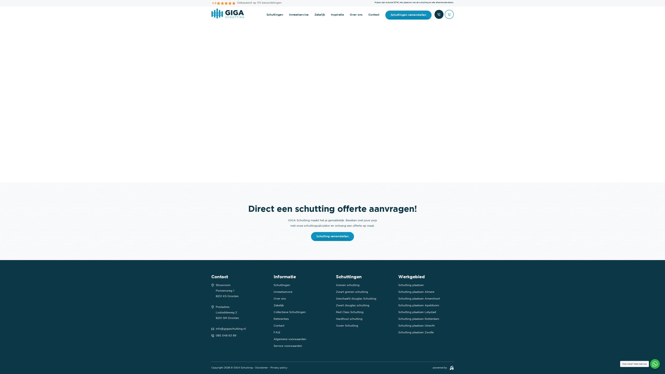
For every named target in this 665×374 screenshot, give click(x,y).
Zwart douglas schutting (352, 305)
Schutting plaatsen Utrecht (416, 325)
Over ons (356, 15)
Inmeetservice (299, 15)
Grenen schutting (348, 285)
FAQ (277, 332)
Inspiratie (337, 15)
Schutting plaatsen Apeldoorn (418, 305)
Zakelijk (319, 15)
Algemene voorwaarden (290, 339)
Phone (439, 14)
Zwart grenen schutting (352, 292)
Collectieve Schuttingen (290, 312)
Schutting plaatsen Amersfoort (419, 298)
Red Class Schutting (349, 312)
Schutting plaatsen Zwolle (416, 332)
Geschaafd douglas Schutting (356, 298)
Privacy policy (279, 368)
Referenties (281, 319)
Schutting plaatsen (411, 285)
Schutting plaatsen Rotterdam (418, 319)
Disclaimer (261, 368)
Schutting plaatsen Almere (416, 292)
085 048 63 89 (226, 335)
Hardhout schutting (349, 319)
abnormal (452, 368)
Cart (449, 14)
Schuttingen (275, 15)
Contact (373, 15)
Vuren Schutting (347, 325)
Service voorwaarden (288, 346)
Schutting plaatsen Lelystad (417, 312)
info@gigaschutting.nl (231, 329)
